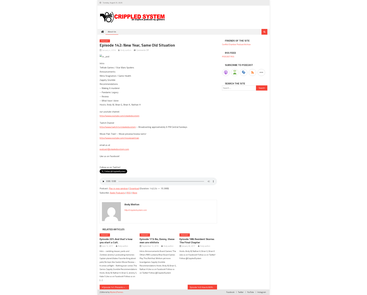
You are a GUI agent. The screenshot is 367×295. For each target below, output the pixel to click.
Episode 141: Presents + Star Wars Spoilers (116, 287)
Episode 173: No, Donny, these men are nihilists (157, 240)
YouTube (250, 292)
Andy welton (125, 50)
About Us (112, 31)
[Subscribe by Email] (243, 72)
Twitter (241, 292)
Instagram (261, 292)
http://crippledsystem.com (135, 209)
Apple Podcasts (117, 192)
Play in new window (118, 188)
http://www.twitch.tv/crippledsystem (118, 127)
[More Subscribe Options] (261, 72)
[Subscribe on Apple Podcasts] (226, 72)
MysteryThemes (116, 292)
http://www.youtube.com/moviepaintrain (119, 138)
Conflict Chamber (229, 44)
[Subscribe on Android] (234, 72)
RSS (129, 192)
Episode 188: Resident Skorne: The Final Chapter (196, 240)
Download (134, 188)
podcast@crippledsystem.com (114, 149)
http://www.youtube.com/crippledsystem (119, 115)
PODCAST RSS (228, 56)
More (134, 192)
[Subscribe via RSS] (252, 72)
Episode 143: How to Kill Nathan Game (203, 287)
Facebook (230, 292)
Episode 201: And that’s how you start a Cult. (116, 240)
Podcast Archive (244, 44)
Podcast (105, 41)
